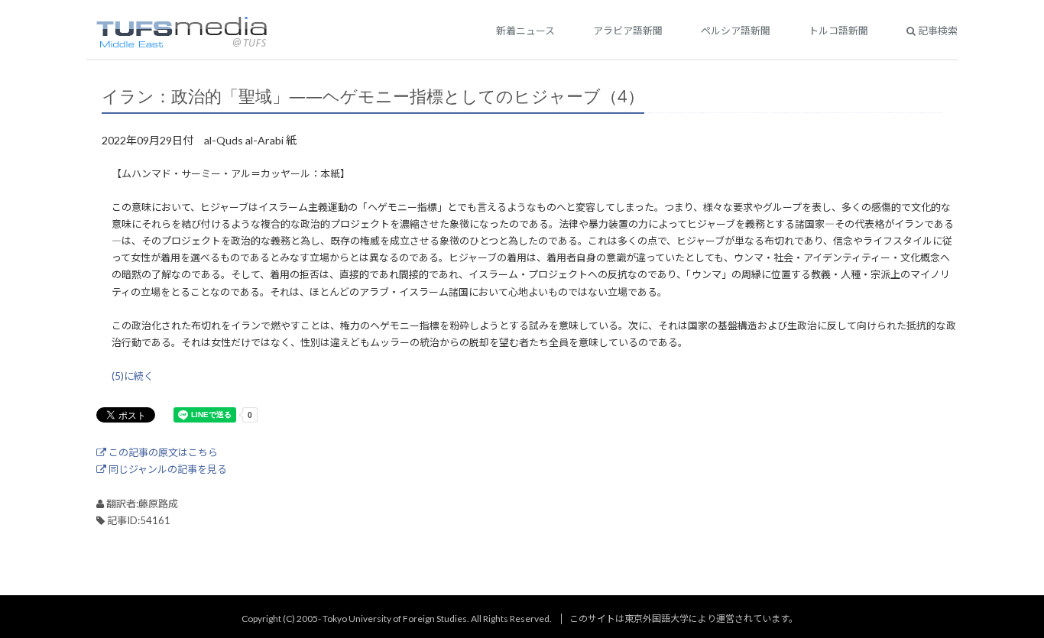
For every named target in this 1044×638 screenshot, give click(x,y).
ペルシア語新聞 (735, 30)
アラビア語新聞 (628, 30)
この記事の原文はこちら (162, 452)
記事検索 (937, 30)
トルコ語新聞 (838, 30)
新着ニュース (525, 30)
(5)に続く (133, 376)
